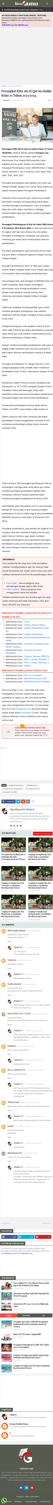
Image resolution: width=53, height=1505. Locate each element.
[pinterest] (17, 825)
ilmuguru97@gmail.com (20, 709)
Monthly (26, 1315)
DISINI (45, 735)
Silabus (27, 666)
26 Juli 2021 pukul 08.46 (25, 960)
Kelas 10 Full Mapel (33, 675)
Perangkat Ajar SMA (9, 792)
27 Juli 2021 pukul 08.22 (33, 974)
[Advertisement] (26, 56)
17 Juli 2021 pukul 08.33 (34, 930)
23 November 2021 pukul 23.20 (35, 1116)
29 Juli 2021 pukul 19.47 (33, 1001)
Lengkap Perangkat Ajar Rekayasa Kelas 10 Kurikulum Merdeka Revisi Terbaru (39, 914)
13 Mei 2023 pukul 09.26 (33, 1167)
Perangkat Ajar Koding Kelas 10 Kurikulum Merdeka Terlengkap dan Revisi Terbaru (13, 856)
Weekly (9, 1315)
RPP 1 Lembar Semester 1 (36, 659)
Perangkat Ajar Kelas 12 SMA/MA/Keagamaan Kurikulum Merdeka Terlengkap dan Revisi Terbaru (30, 1324)
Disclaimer (18, 1501)
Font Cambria (12, 589)
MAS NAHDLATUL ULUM (19, 1013)
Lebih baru (6, 1223)
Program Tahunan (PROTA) (36, 656)
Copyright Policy (31, 1501)
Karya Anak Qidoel (32, 1496)
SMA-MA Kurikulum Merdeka (37, 681)
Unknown (12, 960)
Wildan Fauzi (13, 1102)
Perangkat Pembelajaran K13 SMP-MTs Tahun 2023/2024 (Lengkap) (31, 1346)
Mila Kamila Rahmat (16, 930)
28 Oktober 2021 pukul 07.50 (25, 1046)
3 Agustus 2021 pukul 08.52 (34, 1030)
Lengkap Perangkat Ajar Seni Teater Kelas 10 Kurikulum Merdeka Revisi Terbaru (39, 856)
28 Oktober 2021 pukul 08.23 (34, 1060)
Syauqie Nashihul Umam (19, 1424)
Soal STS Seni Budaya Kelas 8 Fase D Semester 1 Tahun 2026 (26, 10)
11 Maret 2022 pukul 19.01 (23, 1126)
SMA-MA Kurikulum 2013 (35, 678)
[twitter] (14, 825)
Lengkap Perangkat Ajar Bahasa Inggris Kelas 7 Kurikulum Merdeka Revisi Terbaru (31, 1356)
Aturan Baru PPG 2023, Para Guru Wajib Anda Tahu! (30, 1305)
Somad (11, 1126)
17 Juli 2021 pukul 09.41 (33, 947)
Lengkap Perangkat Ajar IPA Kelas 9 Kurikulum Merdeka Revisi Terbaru (31, 1367)
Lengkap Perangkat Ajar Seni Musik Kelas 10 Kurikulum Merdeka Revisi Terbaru (12, 914)
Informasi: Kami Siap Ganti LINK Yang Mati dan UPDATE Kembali (31, 1294)
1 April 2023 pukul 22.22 (30, 1153)
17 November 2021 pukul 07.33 (35, 1070)
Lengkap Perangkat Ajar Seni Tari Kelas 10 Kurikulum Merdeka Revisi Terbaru (12, 885)
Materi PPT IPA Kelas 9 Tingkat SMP (27, 1334)
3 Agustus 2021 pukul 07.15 (40, 1014)
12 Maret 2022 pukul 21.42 (33, 1143)
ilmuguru (20, 690)
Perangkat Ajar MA (32, 789)
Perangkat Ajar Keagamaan (12, 789)
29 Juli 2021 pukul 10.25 (29, 984)
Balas (9, 941)
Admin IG (30, 809)
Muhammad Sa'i (15, 1153)
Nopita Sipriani (14, 984)
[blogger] (20, 825)
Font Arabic (11, 583)
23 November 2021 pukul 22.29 (29, 1102)
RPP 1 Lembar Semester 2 (36, 662)
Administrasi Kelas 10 (15, 86)
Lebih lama (46, 1223)
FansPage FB (27, 713)
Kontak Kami (45, 1501)
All (43, 1315)
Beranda (4, 86)
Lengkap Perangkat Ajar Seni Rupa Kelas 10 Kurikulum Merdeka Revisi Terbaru (39, 885)
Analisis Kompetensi (33, 634)
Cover (27, 622)
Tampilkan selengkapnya (43, 834)
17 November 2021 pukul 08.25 (35, 1084)
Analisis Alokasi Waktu (34, 625)
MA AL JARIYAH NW (16, 1070)
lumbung (12, 1045)
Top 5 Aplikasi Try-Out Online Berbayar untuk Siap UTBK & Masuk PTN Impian (31, 1284)
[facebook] (11, 825)
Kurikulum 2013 (32, 785)
